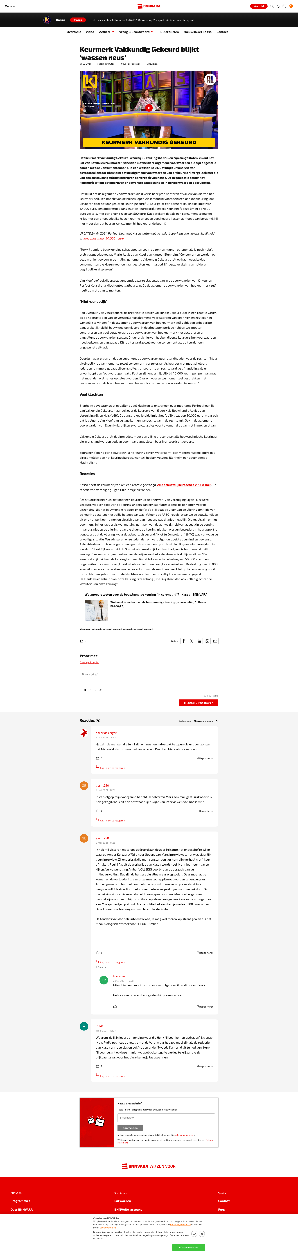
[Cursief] (90, 690)
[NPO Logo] (291, 6)
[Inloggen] (284, 6)
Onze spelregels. (89, 662)
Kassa (60, 20)
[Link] (100, 690)
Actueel (104, 32)
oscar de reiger (106, 733)
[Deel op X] (191, 641)
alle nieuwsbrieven (184, 1135)
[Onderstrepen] (95, 690)
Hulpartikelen (168, 32)
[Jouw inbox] (278, 6)
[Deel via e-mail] (215, 641)
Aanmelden (130, 1127)
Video (90, 32)
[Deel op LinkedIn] (199, 641)
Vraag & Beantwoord (134, 32)
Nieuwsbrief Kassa (198, 32)
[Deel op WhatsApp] (207, 641)
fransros (119, 976)
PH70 (99, 1026)
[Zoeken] (272, 6)
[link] (101, 628)
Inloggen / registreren (198, 702)
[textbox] (149, 678)
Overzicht (74, 32)
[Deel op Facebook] (184, 641)
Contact (222, 32)
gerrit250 (102, 785)
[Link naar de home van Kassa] (47, 20)
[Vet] (84, 690)
